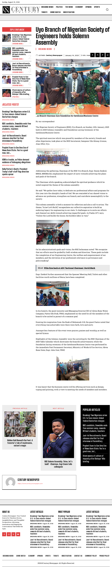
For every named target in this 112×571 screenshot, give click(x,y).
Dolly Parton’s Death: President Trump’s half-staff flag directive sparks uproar (15, 171)
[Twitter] (97, 55)
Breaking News (17, 44)
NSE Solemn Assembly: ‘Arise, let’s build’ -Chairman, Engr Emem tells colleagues (58, 464)
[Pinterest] (102, 55)
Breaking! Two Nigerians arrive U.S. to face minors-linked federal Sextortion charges (21, 38)
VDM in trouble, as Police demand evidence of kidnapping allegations (16, 160)
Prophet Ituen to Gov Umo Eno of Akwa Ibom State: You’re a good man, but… (21, 80)
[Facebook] (92, 55)
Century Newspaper (54, 55)
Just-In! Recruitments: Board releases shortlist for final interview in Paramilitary (21, 66)
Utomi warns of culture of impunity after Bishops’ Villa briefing (21, 92)
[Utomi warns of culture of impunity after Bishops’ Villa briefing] (6, 93)
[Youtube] (18, 534)
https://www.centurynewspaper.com (30, 483)
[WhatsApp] (107, 55)
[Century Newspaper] (37, 55)
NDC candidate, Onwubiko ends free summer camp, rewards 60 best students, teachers (21, 52)
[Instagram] (9, 534)
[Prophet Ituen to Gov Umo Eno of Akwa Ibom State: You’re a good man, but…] (6, 80)
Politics (15, 97)
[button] (107, 9)
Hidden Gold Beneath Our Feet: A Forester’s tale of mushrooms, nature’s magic (20, 443)
